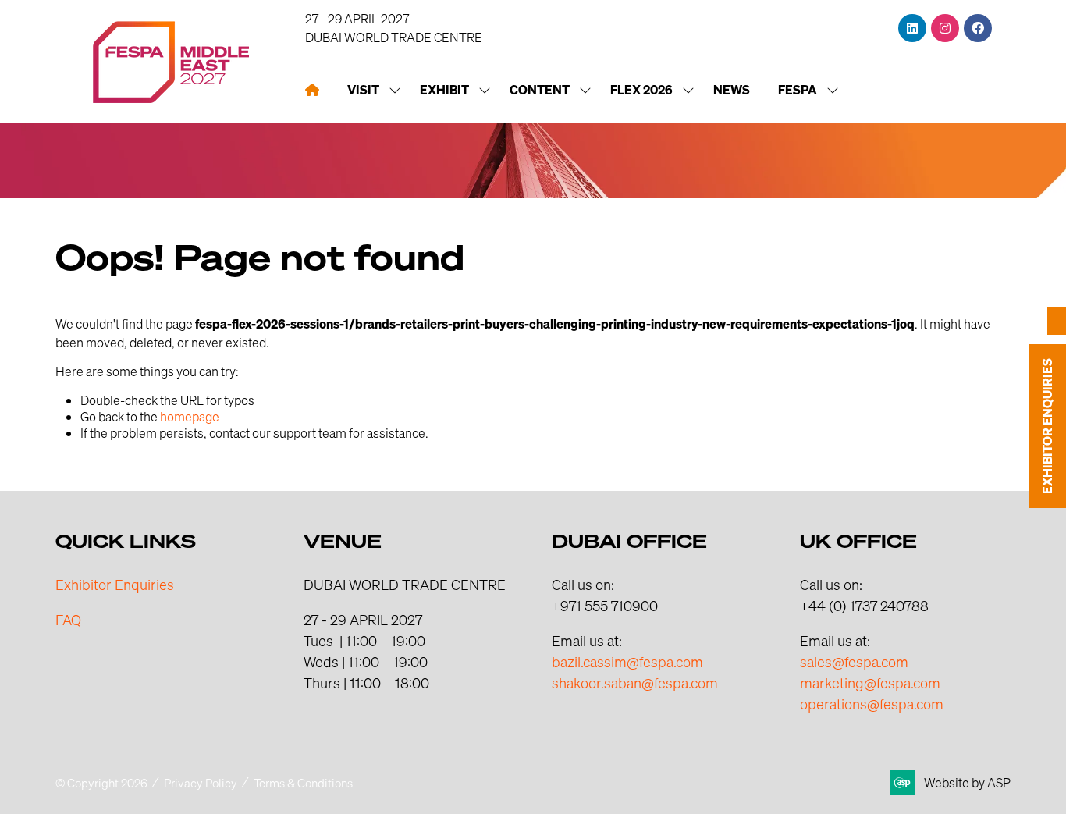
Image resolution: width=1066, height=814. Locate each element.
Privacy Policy (200, 783)
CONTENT (540, 90)
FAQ (68, 619)
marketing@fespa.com (870, 682)
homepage (189, 416)
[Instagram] (945, 28)
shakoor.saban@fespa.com (635, 682)
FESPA (797, 90)
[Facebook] (978, 28)
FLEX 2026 (641, 90)
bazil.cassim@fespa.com (627, 661)
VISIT (363, 90)
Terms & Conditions (303, 783)
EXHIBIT (444, 90)
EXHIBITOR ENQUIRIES (1047, 426)
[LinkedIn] (912, 28)
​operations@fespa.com (871, 704)
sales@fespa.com (854, 661)
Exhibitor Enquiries (114, 584)
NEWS (731, 90)
